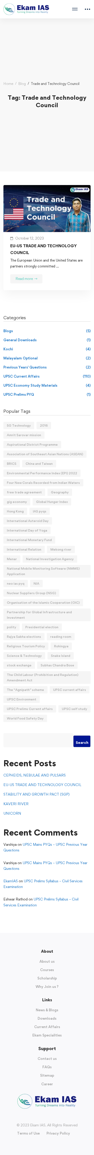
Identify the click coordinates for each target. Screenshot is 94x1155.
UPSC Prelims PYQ (47, 394)
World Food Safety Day (25, 718)
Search (82, 742)
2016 (44, 425)
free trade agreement (24, 492)
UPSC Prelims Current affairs (30, 709)
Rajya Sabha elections (24, 636)
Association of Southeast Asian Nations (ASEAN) (45, 454)
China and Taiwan (39, 463)
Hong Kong (15, 511)
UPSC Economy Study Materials (47, 385)
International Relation (24, 549)
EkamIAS (10, 881)
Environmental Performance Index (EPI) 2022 (42, 473)
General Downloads (47, 340)
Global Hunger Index (52, 502)
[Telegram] (56, 1117)
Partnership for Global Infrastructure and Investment (39, 614)
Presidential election (41, 627)
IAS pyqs (39, 511)
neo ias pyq (15, 583)
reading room (60, 636)
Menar (12, 559)
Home (8, 84)
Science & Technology (24, 656)
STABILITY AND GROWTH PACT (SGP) (36, 794)
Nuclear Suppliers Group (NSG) (31, 593)
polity (11, 627)
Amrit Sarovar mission (24, 435)
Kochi (47, 349)
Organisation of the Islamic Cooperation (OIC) (43, 602)
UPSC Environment (21, 699)
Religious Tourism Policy (26, 646)
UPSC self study (74, 709)
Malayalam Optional (47, 358)
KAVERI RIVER (16, 804)
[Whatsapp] (51, 1117)
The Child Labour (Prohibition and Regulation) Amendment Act (42, 677)
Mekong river (60, 549)
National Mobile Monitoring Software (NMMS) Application (43, 571)
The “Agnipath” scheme (25, 690)
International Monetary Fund (29, 540)
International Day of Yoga (27, 530)
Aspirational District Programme (32, 444)
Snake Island (60, 656)
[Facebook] (38, 1117)
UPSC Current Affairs (47, 376)
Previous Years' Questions (47, 367)
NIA (36, 583)
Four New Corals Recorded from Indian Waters (43, 483)
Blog (22, 84)
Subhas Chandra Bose (57, 665)
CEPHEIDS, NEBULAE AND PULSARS (34, 775)
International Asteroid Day (28, 521)
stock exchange (19, 665)
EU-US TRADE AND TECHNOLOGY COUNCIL (43, 249)
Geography (60, 492)
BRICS (11, 463)
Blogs (47, 331)
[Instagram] (42, 1117)
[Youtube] (47, 1117)
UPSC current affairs (69, 690)
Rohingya (61, 646)
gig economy (17, 502)
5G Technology (19, 425)
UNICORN (12, 813)
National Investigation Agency (50, 559)
